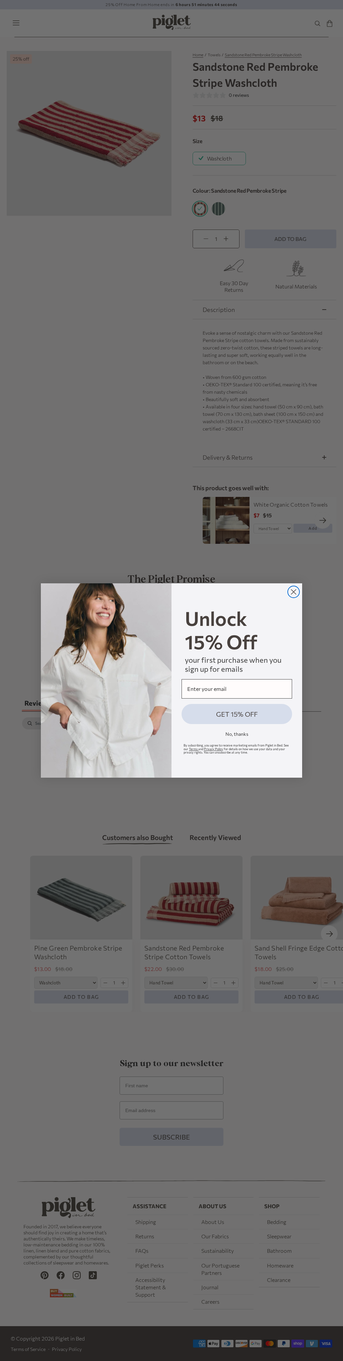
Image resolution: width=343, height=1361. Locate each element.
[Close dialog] (293, 592)
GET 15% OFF (237, 714)
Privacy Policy (213, 749)
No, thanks (236, 734)
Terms (193, 749)
